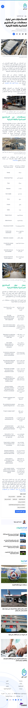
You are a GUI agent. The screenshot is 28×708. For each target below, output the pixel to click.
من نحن (9, 693)
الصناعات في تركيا (21, 502)
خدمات (7, 684)
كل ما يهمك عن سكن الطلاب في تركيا (18, 635)
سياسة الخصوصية (9, 696)
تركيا (24, 496)
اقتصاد (7, 686)
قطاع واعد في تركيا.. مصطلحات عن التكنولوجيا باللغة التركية (14, 490)
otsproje (15, 160)
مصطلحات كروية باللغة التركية (19, 585)
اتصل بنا (2, 693)
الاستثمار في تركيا (12, 496)
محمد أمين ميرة (17, 522)
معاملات (21, 681)
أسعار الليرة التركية (7, 689)
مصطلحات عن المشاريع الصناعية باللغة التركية (17, 505)
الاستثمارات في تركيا (21, 507)
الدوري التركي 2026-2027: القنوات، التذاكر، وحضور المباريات (12, 553)
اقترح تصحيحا (19, 511)
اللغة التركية (19, 496)
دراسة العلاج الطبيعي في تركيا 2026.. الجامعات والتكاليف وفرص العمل (15, 660)
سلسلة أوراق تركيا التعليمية (11, 83)
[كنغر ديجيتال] (14, 704)
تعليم (7, 681)
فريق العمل (18, 696)
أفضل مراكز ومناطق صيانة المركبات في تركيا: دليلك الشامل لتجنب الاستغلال (11, 541)
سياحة (21, 684)
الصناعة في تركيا (8, 499)
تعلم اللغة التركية (22, 499)
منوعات (20, 689)
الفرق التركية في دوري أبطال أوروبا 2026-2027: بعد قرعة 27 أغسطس (11, 535)
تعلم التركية (15, 499)
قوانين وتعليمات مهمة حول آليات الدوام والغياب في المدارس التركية (11, 547)
